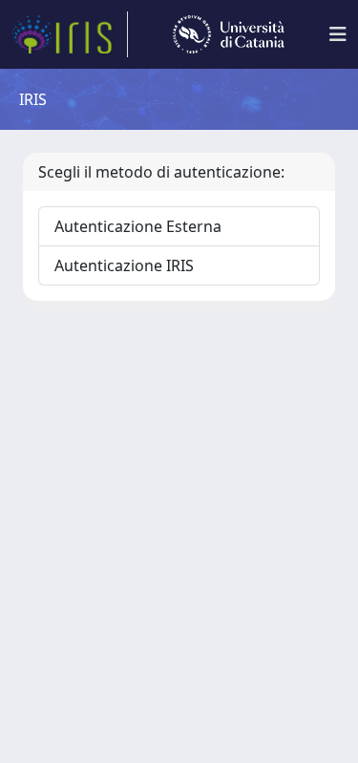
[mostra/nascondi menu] (338, 34)
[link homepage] (69, 34)
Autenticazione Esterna (137, 226)
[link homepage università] (229, 34)
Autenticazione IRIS (124, 265)
